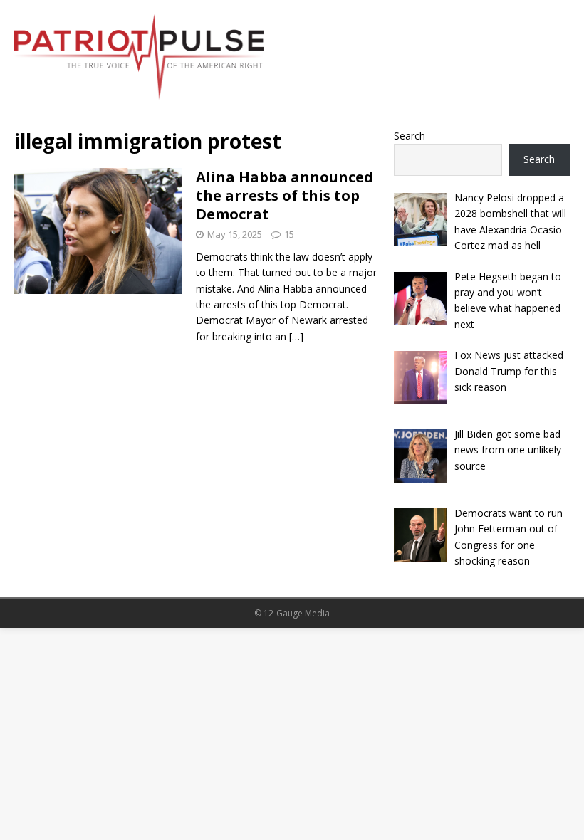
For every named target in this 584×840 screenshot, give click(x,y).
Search (409, 135)
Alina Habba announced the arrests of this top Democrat (284, 195)
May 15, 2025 (234, 234)
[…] (296, 336)
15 (289, 234)
